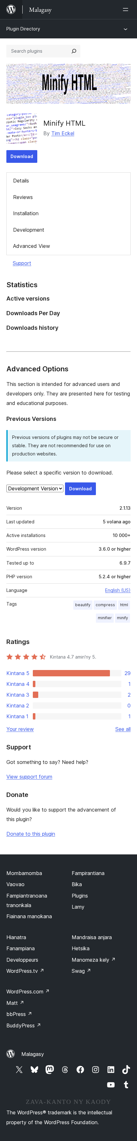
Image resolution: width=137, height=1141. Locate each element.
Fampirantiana (88, 873)
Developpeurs (22, 960)
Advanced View (31, 246)
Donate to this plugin (30, 834)
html (124, 604)
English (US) (118, 590)
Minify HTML (64, 123)
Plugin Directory (23, 28)
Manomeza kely (94, 960)
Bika (77, 884)
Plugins (80, 895)
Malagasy (32, 1054)
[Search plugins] (74, 51)
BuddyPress (23, 1025)
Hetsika (81, 948)
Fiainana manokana (29, 916)
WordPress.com (28, 991)
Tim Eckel (62, 133)
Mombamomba (24, 873)
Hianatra (16, 937)
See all (123, 729)
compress (105, 604)
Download (22, 156)
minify (122, 617)
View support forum (29, 776)
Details (21, 180)
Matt (15, 1003)
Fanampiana (20, 948)
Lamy (78, 907)
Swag (81, 971)
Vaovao (15, 884)
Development (28, 230)
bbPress (19, 1014)
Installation (26, 213)
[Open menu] (127, 9)
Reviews (23, 197)
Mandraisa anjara (92, 937)
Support (22, 263)
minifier (105, 617)
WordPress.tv (25, 971)
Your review (20, 729)
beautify (82, 604)
